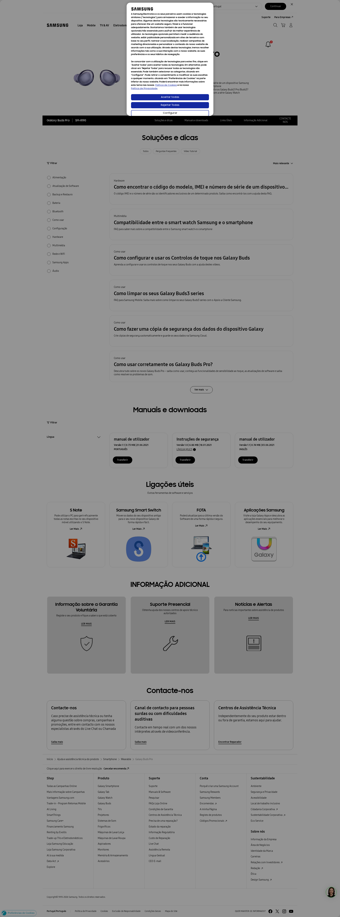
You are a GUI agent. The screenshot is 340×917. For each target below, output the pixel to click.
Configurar (170, 113)
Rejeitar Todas (170, 105)
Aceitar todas (170, 97)
